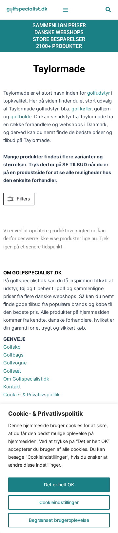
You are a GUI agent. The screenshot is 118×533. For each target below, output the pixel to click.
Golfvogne (15, 363)
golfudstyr (98, 93)
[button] (108, 10)
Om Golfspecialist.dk (26, 379)
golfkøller (81, 109)
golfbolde (20, 117)
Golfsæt (12, 371)
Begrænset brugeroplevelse (59, 520)
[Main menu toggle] (65, 9)
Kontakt (12, 387)
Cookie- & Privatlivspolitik (31, 395)
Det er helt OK (59, 484)
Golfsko (12, 347)
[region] (59, 468)
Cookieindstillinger (59, 502)
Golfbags (13, 355)
